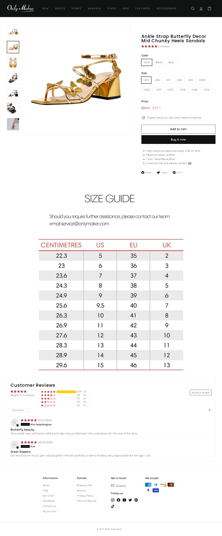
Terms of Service (86, 500)
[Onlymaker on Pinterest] (136, 500)
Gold (147, 62)
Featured (142, 8)
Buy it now (178, 139)
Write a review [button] (201, 392)
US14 (194, 89)
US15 (207, 89)
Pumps (76, 8)
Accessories (166, 8)
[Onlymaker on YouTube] (124, 500)
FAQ (45, 490)
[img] (29, 420)
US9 (190, 80)
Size (144, 73)
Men (126, 8)
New (45, 8)
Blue (171, 62)
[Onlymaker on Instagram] (112, 500)
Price (144, 101)
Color (145, 55)
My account (49, 511)
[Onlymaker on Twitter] (130, 500)
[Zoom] (76, 79)
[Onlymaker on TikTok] (112, 506)
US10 (147, 89)
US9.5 (202, 80)
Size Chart (48, 495)
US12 (171, 89)
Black (159, 62)
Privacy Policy (85, 495)
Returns (81, 490)
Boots (60, 8)
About (46, 485)
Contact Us (49, 506)
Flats (112, 8)
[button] (149, 46)
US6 (157, 80)
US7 (168, 80)
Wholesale (49, 500)
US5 (146, 80)
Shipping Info (84, 485)
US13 (183, 89)
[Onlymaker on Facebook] (118, 500)
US (189, 163)
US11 (158, 89)
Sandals (94, 8)
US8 (179, 80)
